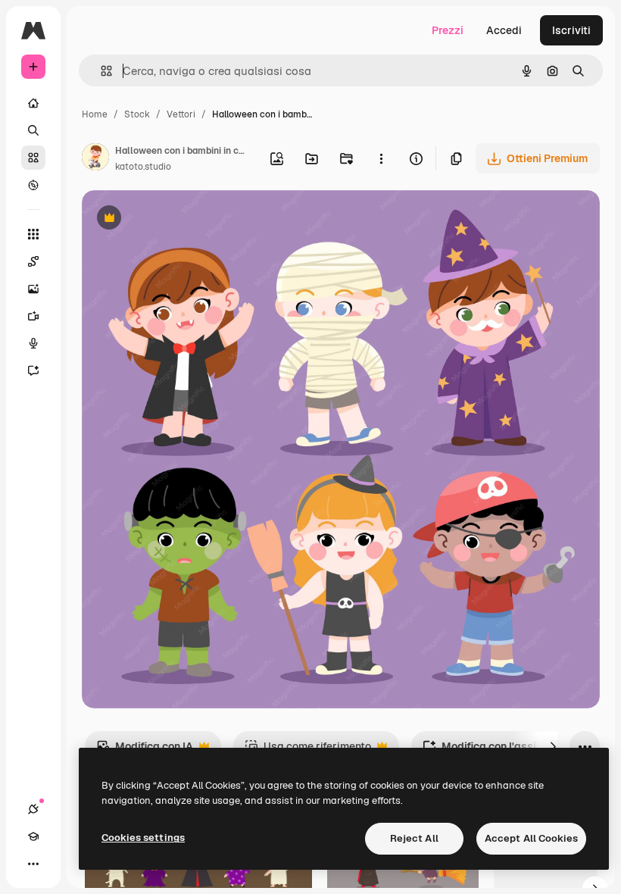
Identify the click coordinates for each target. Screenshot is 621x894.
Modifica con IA (144, 750)
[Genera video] (33, 316)
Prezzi (447, 30)
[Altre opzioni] (381, 158)
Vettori (181, 114)
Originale (182, 219)
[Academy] (33, 836)
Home (95, 114)
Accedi (504, 30)
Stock (137, 114)
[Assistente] (33, 370)
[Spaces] (33, 261)
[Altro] (33, 864)
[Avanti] (552, 746)
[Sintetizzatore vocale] (33, 343)
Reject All (414, 838)
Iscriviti (571, 30)
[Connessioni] (33, 809)
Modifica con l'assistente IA (502, 750)
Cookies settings (143, 837)
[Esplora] (33, 185)
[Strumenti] (33, 234)
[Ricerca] (33, 130)
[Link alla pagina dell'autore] (95, 159)
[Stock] (33, 157)
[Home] (33, 103)
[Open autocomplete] (100, 71)
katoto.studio (143, 167)
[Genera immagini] (33, 289)
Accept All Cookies (531, 838)
